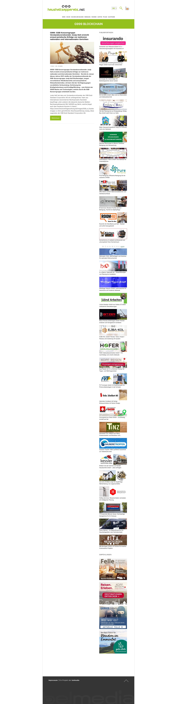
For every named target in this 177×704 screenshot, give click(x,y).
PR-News (60, 66)
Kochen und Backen (77, 17)
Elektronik (111, 17)
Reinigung (87, 17)
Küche (68, 17)
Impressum (53, 680)
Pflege (105, 17)
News (63, 17)
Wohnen (94, 17)
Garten (99, 17)
